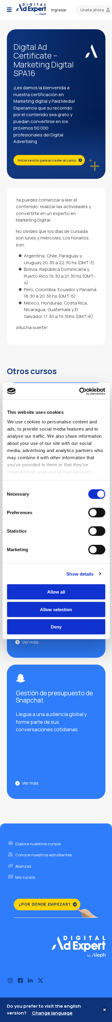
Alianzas (22, 866)
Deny (56, 626)
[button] (9, 9)
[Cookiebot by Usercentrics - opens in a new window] (79, 391)
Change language (52, 1013)
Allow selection (56, 609)
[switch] (96, 512)
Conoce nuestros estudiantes (43, 854)
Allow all (56, 591)
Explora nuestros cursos (37, 843)
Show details (79, 573)
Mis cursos (24, 877)
